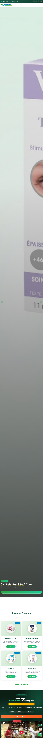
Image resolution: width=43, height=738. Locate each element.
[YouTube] (41, 1)
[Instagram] (36, 1)
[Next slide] (41, 302)
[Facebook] (34, 1)
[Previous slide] (2, 302)
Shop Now (11, 646)
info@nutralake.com (14, 1)
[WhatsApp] (38, 1)
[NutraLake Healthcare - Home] (6, 5)
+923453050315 (5, 1)
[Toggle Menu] (41, 5)
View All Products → (21, 684)
